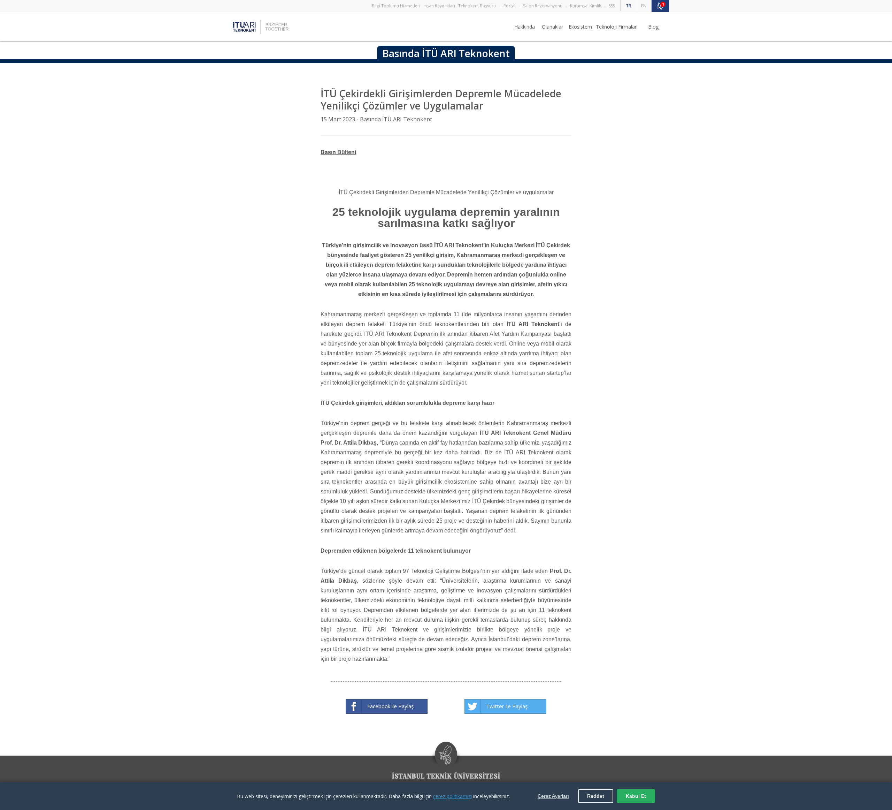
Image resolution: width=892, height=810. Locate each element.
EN (643, 6)
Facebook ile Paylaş (390, 706)
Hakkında (524, 26)
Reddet (595, 796)
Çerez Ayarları (553, 796)
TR (628, 6)
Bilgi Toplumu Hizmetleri (396, 6)
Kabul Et (636, 796)
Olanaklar (552, 26)
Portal (509, 6)
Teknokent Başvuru (477, 6)
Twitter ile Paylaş (507, 706)
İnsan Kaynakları (439, 6)
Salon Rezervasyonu (542, 6)
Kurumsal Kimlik (585, 6)
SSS (612, 6)
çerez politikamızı (452, 796)
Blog (653, 26)
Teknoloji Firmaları (617, 26)
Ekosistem (580, 26)
